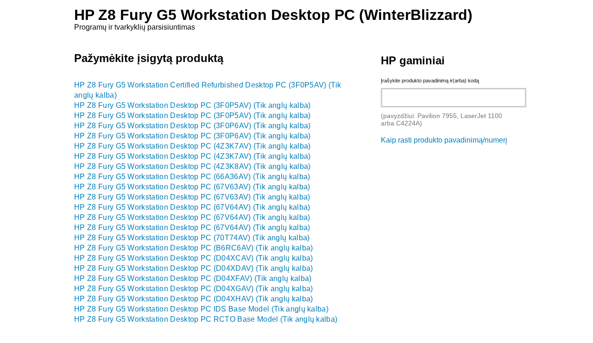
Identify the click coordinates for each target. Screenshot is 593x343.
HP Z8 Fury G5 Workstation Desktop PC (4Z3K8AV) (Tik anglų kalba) (192, 166)
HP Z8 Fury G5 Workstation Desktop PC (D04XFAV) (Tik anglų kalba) (192, 278)
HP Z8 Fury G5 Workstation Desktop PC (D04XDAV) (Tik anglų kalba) (193, 268)
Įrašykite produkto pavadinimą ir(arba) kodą (430, 80)
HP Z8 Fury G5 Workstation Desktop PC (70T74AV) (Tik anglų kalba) (191, 238)
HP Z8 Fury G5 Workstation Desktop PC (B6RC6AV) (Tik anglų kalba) (193, 248)
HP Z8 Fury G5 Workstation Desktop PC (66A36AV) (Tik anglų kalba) (192, 177)
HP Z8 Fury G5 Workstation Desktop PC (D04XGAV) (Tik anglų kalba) (193, 289)
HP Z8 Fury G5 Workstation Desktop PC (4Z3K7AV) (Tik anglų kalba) (192, 146)
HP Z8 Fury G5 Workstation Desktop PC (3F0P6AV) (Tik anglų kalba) (192, 126)
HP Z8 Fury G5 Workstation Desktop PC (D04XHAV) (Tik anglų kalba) (193, 299)
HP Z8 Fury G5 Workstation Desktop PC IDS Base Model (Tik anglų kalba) (201, 309)
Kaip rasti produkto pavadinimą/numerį (444, 140)
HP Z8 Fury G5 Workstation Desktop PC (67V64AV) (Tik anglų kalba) (192, 207)
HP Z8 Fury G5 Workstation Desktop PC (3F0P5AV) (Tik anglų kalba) (192, 105)
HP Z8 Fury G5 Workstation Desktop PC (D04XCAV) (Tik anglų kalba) (193, 258)
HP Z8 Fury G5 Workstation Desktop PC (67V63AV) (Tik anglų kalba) (192, 187)
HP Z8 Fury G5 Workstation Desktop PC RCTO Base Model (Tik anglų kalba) (205, 319)
